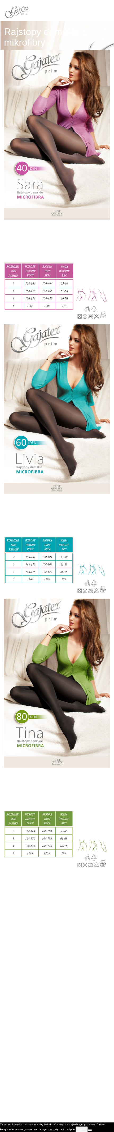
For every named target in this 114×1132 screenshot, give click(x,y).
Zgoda (82, 1129)
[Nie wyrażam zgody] (90, 1130)
